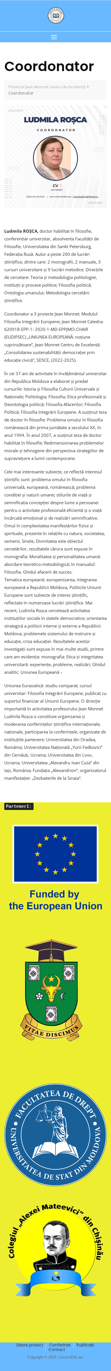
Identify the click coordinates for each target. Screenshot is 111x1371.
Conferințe (60, 1345)
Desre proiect (30, 1345)
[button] (55, 37)
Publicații (85, 1345)
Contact (56, 1349)
